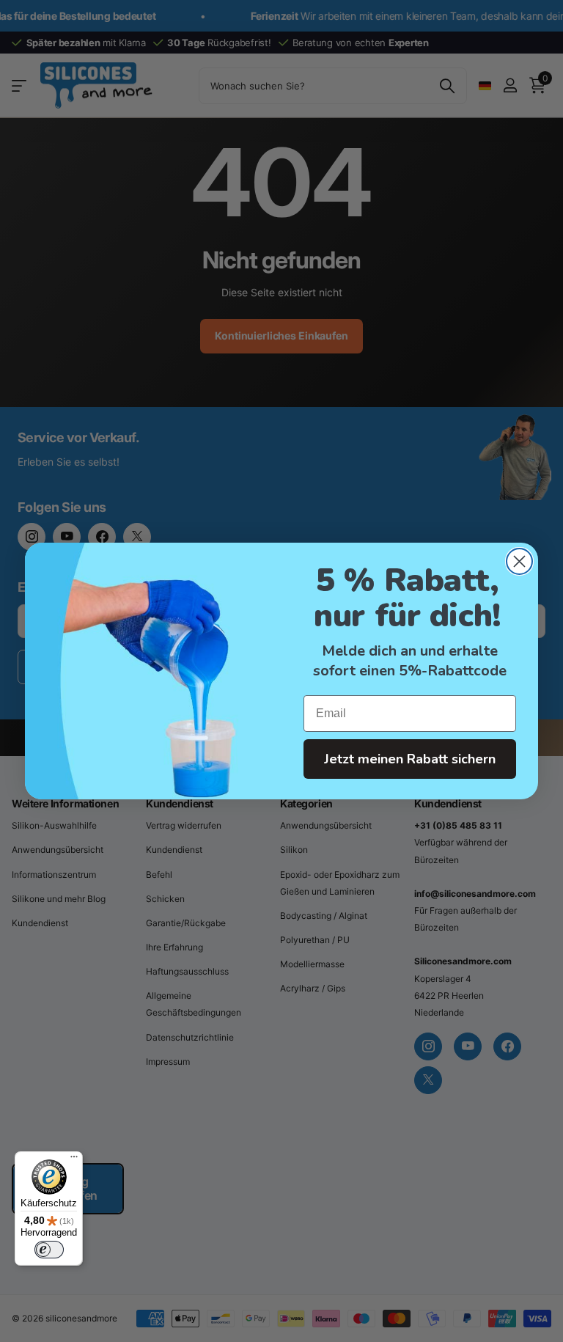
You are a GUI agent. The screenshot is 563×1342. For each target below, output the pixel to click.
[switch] (49, 1249)
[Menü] (74, 1160)
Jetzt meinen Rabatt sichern (410, 759)
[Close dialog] (519, 561)
